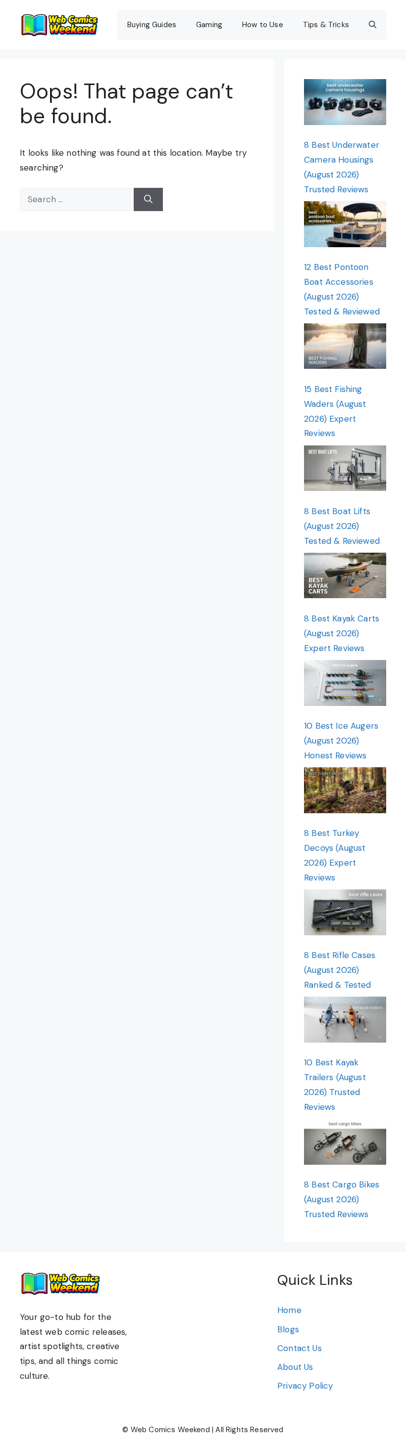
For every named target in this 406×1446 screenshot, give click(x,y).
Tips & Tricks (326, 25)
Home (289, 1310)
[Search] (148, 200)
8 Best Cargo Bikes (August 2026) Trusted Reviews (341, 1199)
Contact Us (299, 1348)
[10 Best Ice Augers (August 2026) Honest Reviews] (345, 685)
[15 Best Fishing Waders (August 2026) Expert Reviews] (345, 348)
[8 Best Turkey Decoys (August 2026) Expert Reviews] (345, 792)
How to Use (262, 25)
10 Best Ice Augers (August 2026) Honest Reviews (341, 740)
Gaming (209, 25)
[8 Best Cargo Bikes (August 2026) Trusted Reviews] (345, 1144)
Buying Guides (151, 25)
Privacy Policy (305, 1385)
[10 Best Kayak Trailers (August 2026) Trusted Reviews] (345, 1022)
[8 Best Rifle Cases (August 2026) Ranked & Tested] (345, 914)
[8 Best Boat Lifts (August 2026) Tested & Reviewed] (345, 470)
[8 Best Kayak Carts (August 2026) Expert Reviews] (345, 578)
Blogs (288, 1329)
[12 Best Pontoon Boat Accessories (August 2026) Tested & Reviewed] (345, 226)
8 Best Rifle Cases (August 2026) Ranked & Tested (339, 970)
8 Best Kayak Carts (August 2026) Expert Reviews (341, 633)
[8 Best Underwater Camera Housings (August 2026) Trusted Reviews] (345, 104)
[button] (372, 25)
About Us (295, 1366)
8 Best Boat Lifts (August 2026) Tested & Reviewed (342, 526)
